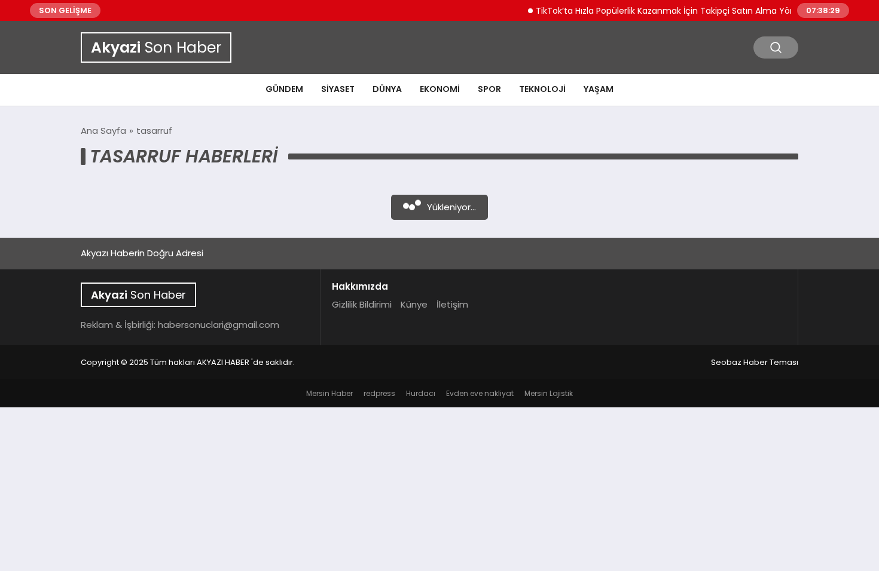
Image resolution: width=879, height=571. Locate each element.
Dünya (387, 89)
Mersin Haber (329, 393)
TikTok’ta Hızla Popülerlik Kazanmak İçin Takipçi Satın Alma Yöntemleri (674, 11)
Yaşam (599, 89)
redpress (379, 393)
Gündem (284, 89)
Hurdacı (420, 393)
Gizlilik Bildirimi (362, 304)
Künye (414, 304)
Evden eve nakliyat (480, 393)
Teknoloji (542, 89)
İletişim (452, 304)
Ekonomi (440, 89)
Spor (489, 89)
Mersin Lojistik (548, 393)
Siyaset (338, 89)
